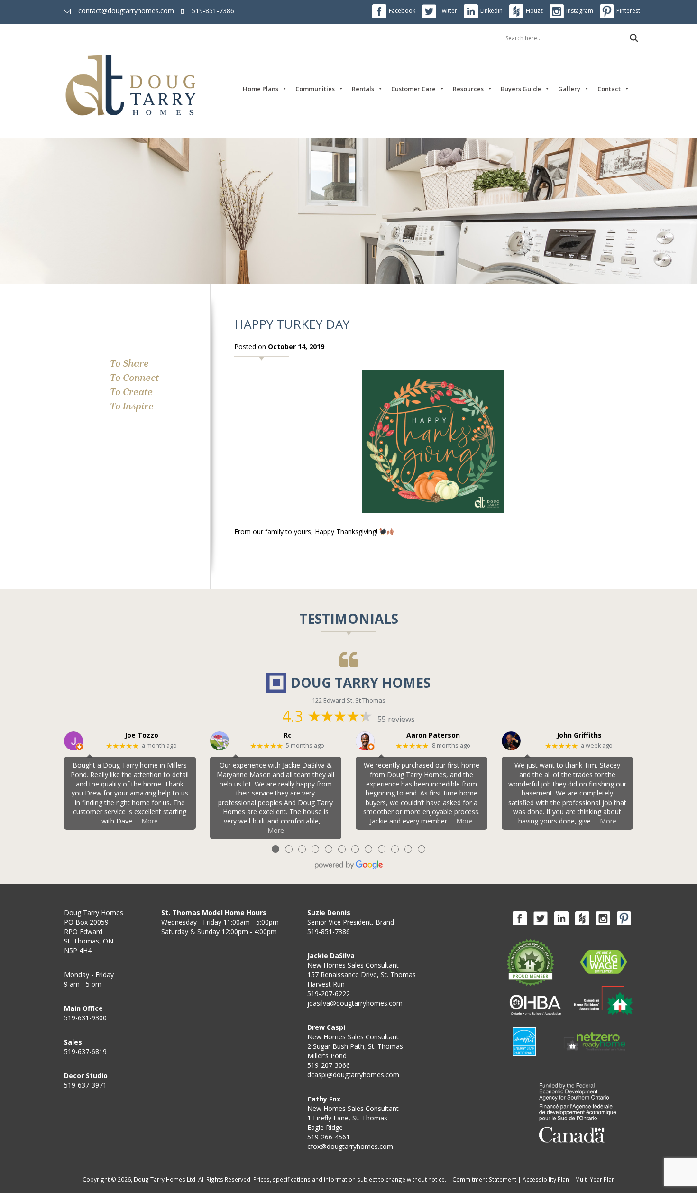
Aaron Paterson (433, 735)
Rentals (363, 88)
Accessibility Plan (546, 1179)
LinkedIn (491, 11)
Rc (288, 735)
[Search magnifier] (634, 38)
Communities (315, 88)
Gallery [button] (569, 88)
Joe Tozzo (141, 735)
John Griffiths (579, 735)
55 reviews (396, 719)
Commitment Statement (484, 1179)
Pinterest (628, 11)
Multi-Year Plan (595, 1179)
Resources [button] (468, 88)
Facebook (402, 11)
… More (146, 820)
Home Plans (260, 88)
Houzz (534, 11)
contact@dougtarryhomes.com (126, 10)
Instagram (579, 11)
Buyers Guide (521, 88)
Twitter (448, 11)
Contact (609, 88)
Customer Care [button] (413, 88)
